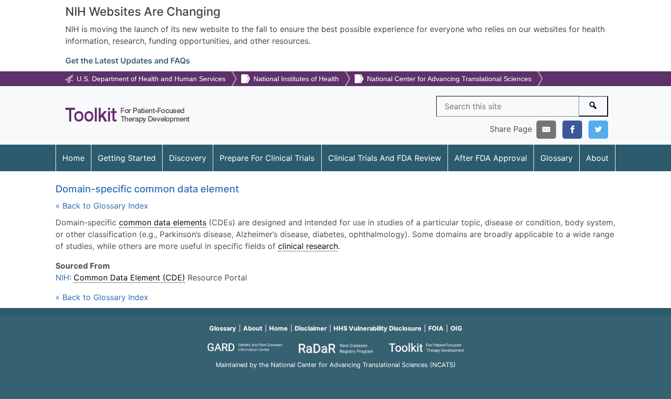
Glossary (556, 158)
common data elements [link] (162, 222)
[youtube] (335, 378)
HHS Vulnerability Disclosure (377, 328)
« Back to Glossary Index (102, 206)
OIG (456, 328)
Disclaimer (311, 328)
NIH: (65, 277)
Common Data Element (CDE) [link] (129, 277)
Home (73, 158)
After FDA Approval (490, 158)
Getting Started (127, 158)
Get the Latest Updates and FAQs (127, 60)
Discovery (187, 158)
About (597, 158)
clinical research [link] (308, 246)
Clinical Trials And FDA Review (384, 158)
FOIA (436, 328)
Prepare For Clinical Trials (267, 158)
